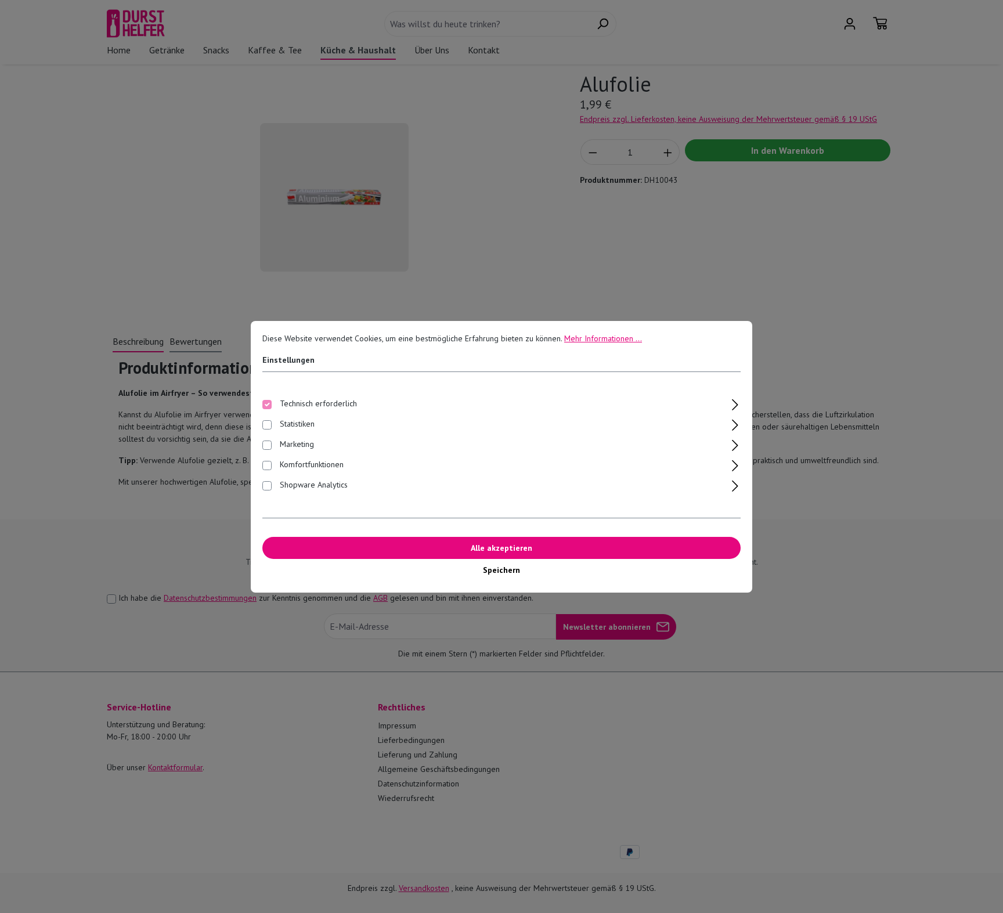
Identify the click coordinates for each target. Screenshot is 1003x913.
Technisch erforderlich (318, 403)
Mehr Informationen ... (603, 338)
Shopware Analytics (314, 484)
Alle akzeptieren (501, 548)
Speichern (501, 570)
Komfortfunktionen (312, 464)
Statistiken (297, 423)
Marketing (297, 444)
